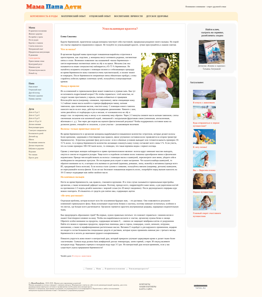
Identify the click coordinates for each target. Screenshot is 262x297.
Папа (31, 83)
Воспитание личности (128, 16)
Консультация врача (36, 127)
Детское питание (35, 124)
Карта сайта (145, 289)
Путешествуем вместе (37, 70)
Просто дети (33, 158)
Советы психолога (36, 46)
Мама (32, 27)
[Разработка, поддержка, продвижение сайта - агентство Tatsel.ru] (200, 288)
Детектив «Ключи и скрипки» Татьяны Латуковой (211, 67)
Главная (89, 268)
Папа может (33, 87)
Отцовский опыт (100, 16)
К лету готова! (200, 147)
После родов (33, 40)
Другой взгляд (34, 93)
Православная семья (36, 61)
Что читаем (33, 155)
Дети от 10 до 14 (35, 121)
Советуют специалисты (37, 130)
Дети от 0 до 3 (34, 112)
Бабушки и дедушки (36, 149)
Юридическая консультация (39, 52)
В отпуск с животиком (81, 256)
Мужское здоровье (36, 96)
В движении (33, 55)
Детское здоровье (157, 16)
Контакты (144, 284)
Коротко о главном (36, 43)
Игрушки (32, 152)
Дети (31, 109)
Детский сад (33, 136)
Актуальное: (197, 82)
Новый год (33, 73)
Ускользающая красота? (139, 268)
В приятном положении (38, 31)
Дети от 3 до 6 (34, 115)
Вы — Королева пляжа (204, 170)
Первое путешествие (203, 192)
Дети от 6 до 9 (34, 118)
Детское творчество (36, 145)
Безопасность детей (36, 133)
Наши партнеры (147, 287)
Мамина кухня (34, 67)
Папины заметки (35, 99)
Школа (31, 139)
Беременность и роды (44, 16)
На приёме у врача (36, 37)
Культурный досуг (35, 64)
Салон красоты (34, 58)
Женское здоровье (35, 34)
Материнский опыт (73, 16)
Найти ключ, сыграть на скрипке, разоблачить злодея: (212, 32)
